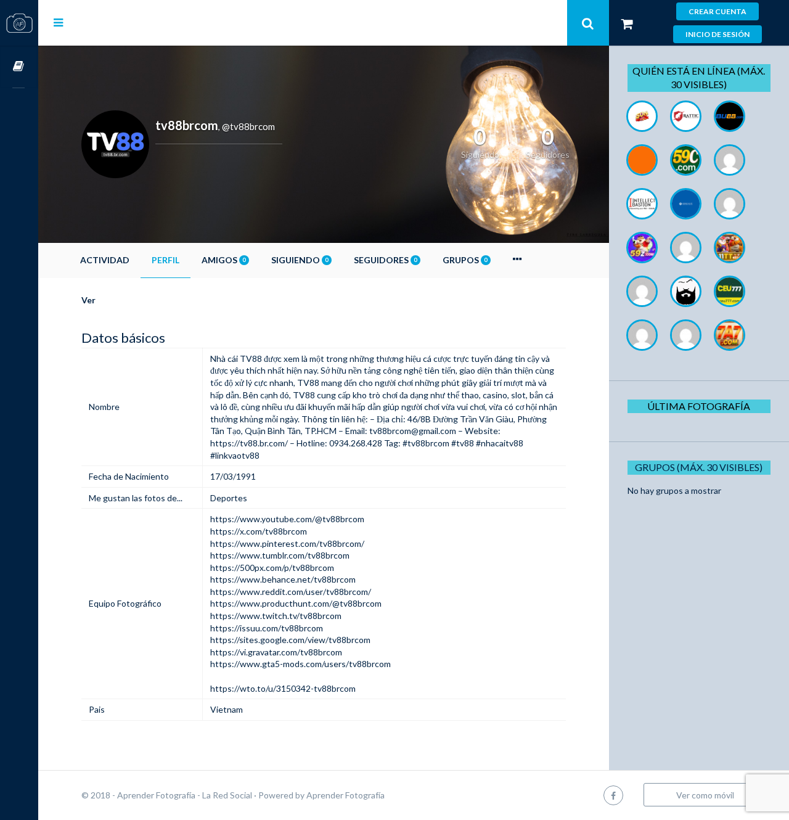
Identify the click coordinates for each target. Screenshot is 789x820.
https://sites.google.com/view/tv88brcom (290, 639)
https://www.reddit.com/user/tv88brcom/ (290, 591)
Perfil (165, 260)
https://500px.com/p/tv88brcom (272, 567)
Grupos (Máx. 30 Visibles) (698, 467)
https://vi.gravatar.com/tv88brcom (276, 652)
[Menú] (58, 22)
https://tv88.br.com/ (249, 443)
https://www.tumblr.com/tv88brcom (280, 555)
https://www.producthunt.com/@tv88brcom (296, 603)
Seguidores (385, 260)
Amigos (223, 260)
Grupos (465, 260)
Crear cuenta (717, 11)
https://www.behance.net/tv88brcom (283, 579)
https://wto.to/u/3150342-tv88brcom (283, 688)
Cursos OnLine (19, 67)
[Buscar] (588, 23)
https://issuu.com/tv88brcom (266, 628)
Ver (88, 300)
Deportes (228, 498)
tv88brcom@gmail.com (412, 430)
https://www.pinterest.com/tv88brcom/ (287, 543)
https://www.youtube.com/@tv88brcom (287, 519)
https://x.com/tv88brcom (258, 531)
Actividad (104, 260)
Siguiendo (299, 260)
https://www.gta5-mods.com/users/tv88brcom (300, 663)
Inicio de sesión (717, 34)
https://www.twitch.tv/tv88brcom (275, 615)
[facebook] (613, 795)
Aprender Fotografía (345, 795)
